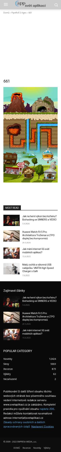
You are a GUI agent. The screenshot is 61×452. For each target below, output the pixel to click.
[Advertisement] (30, 46)
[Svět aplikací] (30, 4)
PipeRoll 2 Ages (19, 12)
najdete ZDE (47, 408)
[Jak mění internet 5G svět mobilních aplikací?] (11, 253)
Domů (6, 12)
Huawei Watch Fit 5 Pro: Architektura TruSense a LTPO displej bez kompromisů (38, 235)
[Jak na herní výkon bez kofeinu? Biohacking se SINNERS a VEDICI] (11, 220)
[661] (30, 134)
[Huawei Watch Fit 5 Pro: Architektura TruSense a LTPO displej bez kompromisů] (11, 236)
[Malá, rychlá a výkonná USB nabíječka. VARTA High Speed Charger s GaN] (11, 268)
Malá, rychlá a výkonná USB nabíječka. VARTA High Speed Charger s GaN (38, 268)
